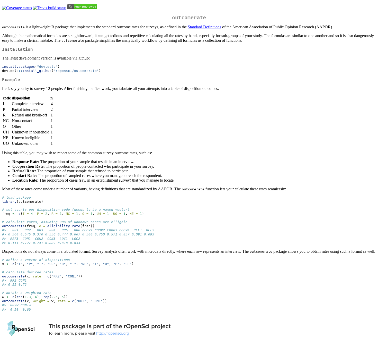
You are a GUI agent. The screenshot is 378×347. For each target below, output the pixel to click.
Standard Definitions (204, 27)
